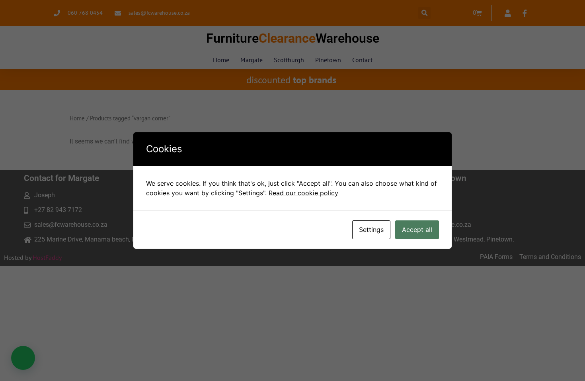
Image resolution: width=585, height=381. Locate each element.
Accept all (417, 230)
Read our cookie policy (303, 193)
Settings (371, 230)
